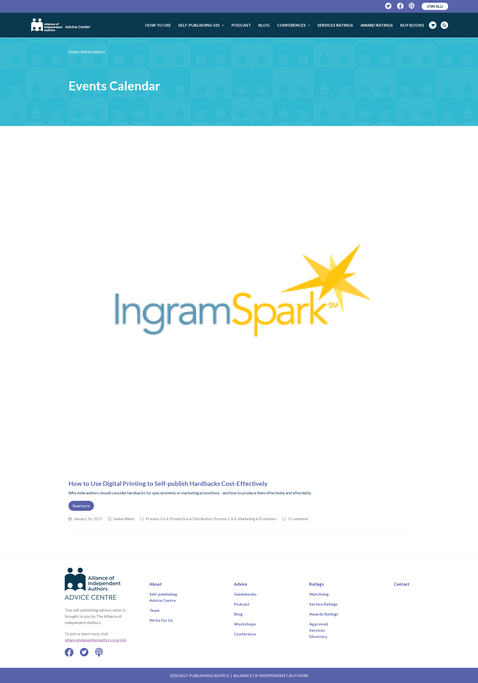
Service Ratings (323, 604)
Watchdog (319, 594)
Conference (245, 633)
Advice (240, 584)
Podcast (241, 604)
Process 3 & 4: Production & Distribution (179, 518)
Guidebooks (245, 594)
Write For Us (161, 620)
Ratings (316, 584)
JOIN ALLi (435, 6)
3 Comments (298, 518)
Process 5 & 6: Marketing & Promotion (245, 518)
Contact (402, 584)
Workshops (245, 624)
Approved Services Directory (318, 630)
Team (154, 610)
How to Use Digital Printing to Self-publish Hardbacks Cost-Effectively (167, 483)
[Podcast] (412, 6)
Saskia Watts (123, 518)
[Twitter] (388, 6)
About (155, 584)
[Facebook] (400, 6)
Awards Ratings (323, 614)
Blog (238, 614)
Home (73, 52)
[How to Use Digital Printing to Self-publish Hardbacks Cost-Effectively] (239, 471)
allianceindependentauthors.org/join (95, 639)
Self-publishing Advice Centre (163, 597)
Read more (81, 506)
